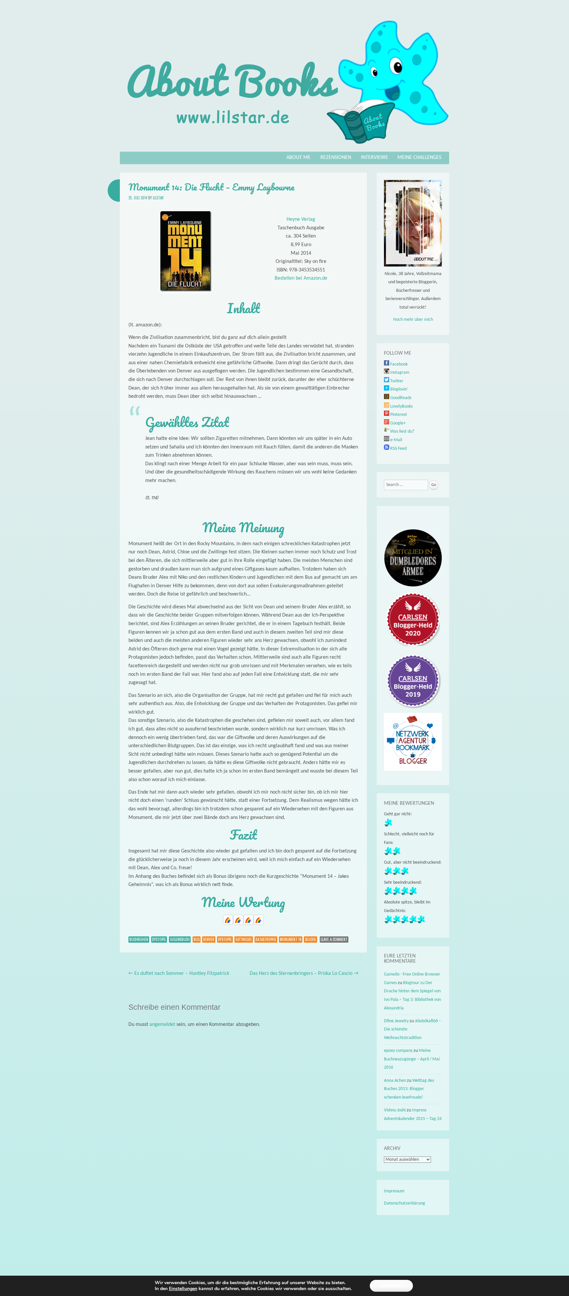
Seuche (310, 939)
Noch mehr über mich (413, 319)
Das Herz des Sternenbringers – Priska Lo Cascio (304, 973)
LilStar (158, 197)
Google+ (397, 423)
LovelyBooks (401, 406)
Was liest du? (401, 431)
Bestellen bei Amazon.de (301, 278)
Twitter (396, 381)
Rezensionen (335, 157)
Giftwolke (243, 939)
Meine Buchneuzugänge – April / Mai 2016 (412, 1059)
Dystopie (159, 939)
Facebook (398, 364)
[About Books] (284, 147)
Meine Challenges (419, 157)
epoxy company (398, 1050)
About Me (298, 157)
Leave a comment (334, 939)
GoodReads (400, 397)
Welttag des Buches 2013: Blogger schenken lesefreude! (409, 1089)
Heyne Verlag (300, 219)
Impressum (394, 1191)
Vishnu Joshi (395, 1110)
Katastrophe (266, 939)
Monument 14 (290, 939)
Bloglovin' (398, 389)
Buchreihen (138, 939)
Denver (208, 939)
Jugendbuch (180, 939)
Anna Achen (395, 1080)
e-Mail (395, 440)
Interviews (374, 157)
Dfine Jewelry (396, 1021)
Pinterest (398, 414)
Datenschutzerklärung (404, 1203)
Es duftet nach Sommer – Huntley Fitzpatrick (178, 973)
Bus (197, 939)
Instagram (399, 372)
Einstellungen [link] (183, 1288)
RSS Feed (398, 448)
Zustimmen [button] (391, 1286)
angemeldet (162, 1024)
